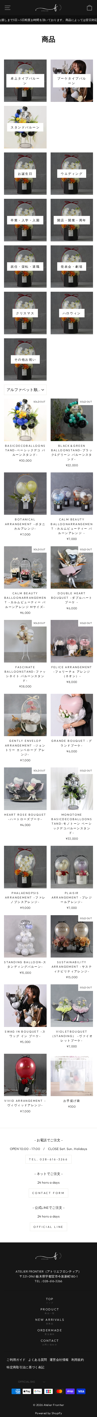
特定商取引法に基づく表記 (25, 1367)
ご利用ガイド (16, 1359)
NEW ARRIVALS (49, 1321)
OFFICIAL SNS (26, 1381)
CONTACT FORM (48, 1193)
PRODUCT (49, 1310)
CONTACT (50, 1342)
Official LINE (48, 1227)
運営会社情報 (59, 1359)
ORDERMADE (49, 1331)
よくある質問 (37, 1359)
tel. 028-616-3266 (48, 1159)
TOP (50, 1300)
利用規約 (77, 1359)
